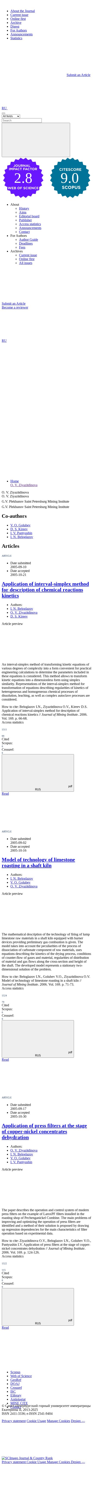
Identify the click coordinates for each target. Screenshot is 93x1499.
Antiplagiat (18, 1399)
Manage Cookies (58, 1421)
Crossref (16, 1387)
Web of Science (21, 1376)
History (24, 208)
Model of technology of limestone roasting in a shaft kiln (38, 862)
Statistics (16, 38)
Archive (15, 22)
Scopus (15, 1372)
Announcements (21, 34)
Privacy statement (14, 1421)
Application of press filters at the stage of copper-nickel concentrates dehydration (44, 1131)
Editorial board (29, 216)
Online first (18, 19)
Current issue (19, 15)
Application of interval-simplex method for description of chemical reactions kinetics (45, 589)
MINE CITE (19, 1403)
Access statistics (30, 224)
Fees (22, 247)
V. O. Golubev (20, 525)
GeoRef (15, 1380)
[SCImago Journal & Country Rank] (27, 1458)
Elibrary (15, 1395)
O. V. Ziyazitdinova (23, 485)
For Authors (18, 30)
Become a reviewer (15, 307)
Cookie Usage (36, 1421)
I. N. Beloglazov (21, 537)
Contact (24, 232)
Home (14, 481)
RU (5, 108)
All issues (25, 263)
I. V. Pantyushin (21, 533)
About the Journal (22, 11)
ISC (13, 1391)
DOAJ (14, 1384)
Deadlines (26, 243)
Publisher (25, 220)
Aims (22, 212)
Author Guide (28, 239)
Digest (14, 26)
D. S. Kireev (19, 529)
